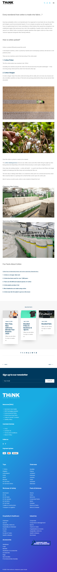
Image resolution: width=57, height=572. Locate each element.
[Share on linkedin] (28, 353)
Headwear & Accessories (10, 550)
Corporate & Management (37, 523)
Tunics (4, 531)
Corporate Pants (35, 499)
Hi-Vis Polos (6, 481)
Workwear (6, 493)
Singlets (5, 471)
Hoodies (32, 469)
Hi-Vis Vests (6, 497)
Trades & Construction (9, 505)
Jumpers (32, 473)
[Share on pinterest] (26, 353)
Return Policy (8, 435)
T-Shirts (5, 469)
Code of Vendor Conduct (11, 417)
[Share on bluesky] (32, 353)
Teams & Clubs (34, 527)
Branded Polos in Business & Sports (27, 327)
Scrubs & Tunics (7, 533)
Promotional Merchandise (10, 559)
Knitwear (32, 475)
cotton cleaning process (11, 162)
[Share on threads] (25, 353)
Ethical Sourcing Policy (10, 415)
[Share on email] (36, 353)
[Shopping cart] (49, 3)
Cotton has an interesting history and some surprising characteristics (20, 271)
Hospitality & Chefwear (9, 527)
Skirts (31, 501)
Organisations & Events (36, 529)
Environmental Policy (10, 413)
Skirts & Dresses (34, 507)
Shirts (4, 477)
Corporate (33, 521)
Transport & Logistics (9, 507)
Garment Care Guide (10, 409)
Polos (4, 475)
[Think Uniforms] (15, 2)
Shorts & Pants (34, 505)
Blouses (5, 479)
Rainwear (32, 483)
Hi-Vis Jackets (7, 499)
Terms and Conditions (10, 433)
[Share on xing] (34, 353)
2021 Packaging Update (11, 411)
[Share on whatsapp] (30, 353)
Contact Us (7, 431)
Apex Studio (24, 569)
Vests (31, 479)
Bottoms (32, 497)
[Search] (44, 3)
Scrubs (5, 529)
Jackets (32, 477)
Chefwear (5, 521)
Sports (32, 525)
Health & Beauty (7, 535)
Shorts (32, 493)
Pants (31, 495)
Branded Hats (47, 324)
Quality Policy (8, 419)
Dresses (32, 503)
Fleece (32, 471)
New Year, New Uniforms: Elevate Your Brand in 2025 (10, 329)
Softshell (32, 481)
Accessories (6, 553)
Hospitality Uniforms (8, 525)
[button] (53, 3)
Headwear (6, 544)
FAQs (5, 428)
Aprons (5, 523)
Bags (4, 555)
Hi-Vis (4, 495)
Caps (4, 546)
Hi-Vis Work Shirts (8, 483)
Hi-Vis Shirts (6, 501)
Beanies (5, 548)
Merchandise (6, 557)
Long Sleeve (6, 473)
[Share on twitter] (23, 353)
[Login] (46, 3)
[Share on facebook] (21, 353)
